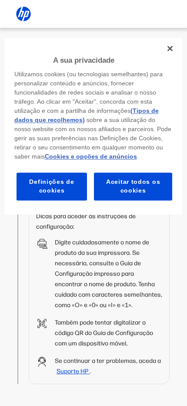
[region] (94, 126)
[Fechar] (170, 48)
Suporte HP (73, 371)
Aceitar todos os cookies (133, 186)
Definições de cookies (51, 186)
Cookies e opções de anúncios (91, 156)
